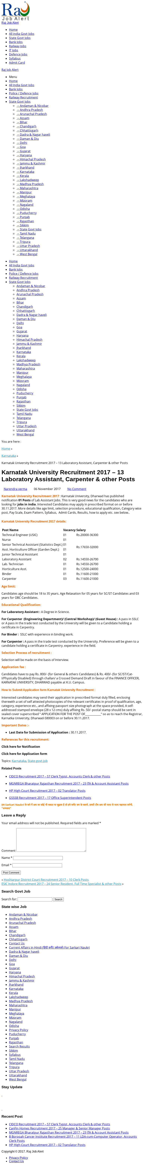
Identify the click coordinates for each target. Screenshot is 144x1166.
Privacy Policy (18, 1030)
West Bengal (25, 434)
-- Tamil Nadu (26, 233)
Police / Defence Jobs (23, 93)
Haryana (22, 335)
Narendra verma (15, 489)
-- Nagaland (24, 205)
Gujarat (21, 331)
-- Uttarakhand (27, 250)
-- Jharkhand (25, 167)
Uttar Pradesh (26, 426)
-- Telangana (25, 238)
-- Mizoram (24, 200)
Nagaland (23, 385)
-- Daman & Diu (27, 139)
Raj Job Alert (10, 22)
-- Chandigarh (26, 126)
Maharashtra (25, 368)
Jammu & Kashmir (29, 344)
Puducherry (24, 393)
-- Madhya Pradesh (30, 184)
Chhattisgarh (25, 311)
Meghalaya (24, 377)
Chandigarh (24, 307)
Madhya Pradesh (28, 364)
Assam (21, 298)
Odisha (21, 389)
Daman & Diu (25, 319)
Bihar (20, 302)
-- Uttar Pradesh (28, 246)
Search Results (19, 1046)
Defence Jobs (18, 54)
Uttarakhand (25, 430)
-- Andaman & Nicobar (32, 106)
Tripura (21, 422)
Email (7, 865)
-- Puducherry (26, 213)
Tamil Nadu (24, 414)
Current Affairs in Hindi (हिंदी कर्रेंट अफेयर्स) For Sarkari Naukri (49, 947)
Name (7, 858)
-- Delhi (21, 143)
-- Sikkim (22, 225)
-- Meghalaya (25, 196)
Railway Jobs (17, 46)
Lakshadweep (26, 360)
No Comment (76, 489)
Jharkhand (23, 348)
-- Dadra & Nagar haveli (33, 134)
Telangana (23, 418)
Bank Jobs (16, 42)
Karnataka (23, 352)
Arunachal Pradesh (30, 294)
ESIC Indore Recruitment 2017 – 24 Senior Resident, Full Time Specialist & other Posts (61, 884)
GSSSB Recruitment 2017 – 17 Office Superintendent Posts (50, 798)
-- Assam (22, 118)
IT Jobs (13, 50)
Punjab (21, 397)
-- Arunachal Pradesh (31, 114)
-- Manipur (24, 192)
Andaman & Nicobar (30, 286)
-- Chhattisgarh (27, 130)
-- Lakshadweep (27, 180)
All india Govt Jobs (21, 34)
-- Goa (21, 147)
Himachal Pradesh (29, 340)
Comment (9, 851)
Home (13, 30)
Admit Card (17, 63)
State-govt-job (38, 761)
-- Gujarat (23, 151)
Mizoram (22, 381)
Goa (19, 327)
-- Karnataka (25, 172)
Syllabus (15, 58)
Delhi (20, 323)
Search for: (9, 899)
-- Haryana (24, 155)
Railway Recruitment (23, 97)
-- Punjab (23, 217)
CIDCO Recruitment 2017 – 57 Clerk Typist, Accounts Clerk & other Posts (59, 776)
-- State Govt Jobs (28, 229)
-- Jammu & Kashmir (30, 163)
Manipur (22, 372)
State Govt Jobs (20, 38)
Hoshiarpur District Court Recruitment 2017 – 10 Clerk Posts (46, 880)
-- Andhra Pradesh (29, 110)
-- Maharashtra (27, 188)
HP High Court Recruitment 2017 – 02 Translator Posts (47, 791)
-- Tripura (23, 242)
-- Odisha (23, 209)
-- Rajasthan (25, 221)
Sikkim (21, 405)
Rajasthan (23, 401)
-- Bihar (21, 122)
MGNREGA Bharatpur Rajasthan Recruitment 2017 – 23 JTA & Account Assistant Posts (69, 783)
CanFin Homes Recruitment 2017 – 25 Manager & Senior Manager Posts (59, 1128)
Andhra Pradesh (28, 290)
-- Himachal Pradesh (31, 159)
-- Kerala (22, 176)
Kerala (21, 356)
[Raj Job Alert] (16, 19)
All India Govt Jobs (21, 85)
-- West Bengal (26, 254)
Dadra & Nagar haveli (31, 315)
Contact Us (17, 943)
